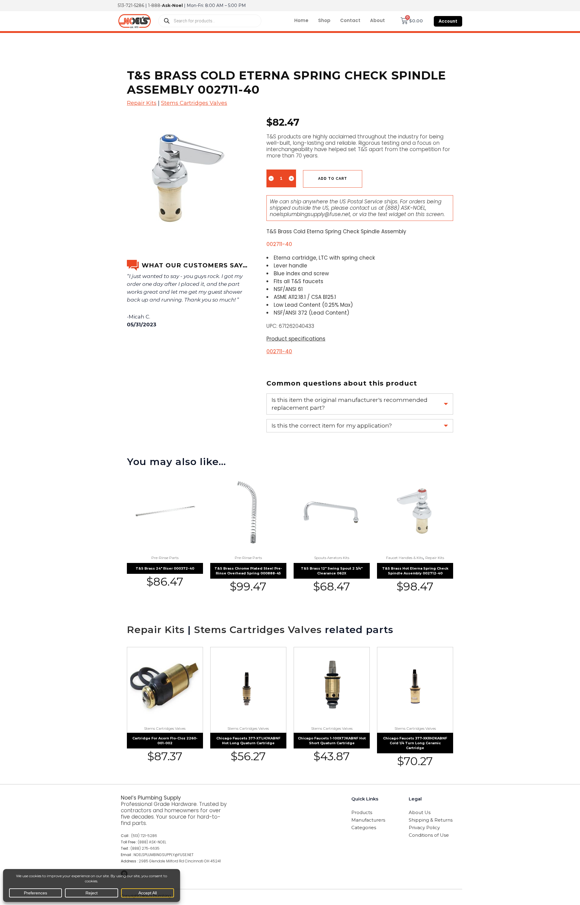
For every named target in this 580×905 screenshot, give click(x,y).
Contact (350, 20)
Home (301, 20)
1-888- (165, 5)
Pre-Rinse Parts (165, 557)
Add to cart (332, 178)
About (377, 20)
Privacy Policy (424, 827)
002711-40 (279, 351)
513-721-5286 (131, 5)
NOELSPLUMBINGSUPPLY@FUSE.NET (164, 854)
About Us (419, 812)
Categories (363, 827)
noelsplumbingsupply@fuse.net (310, 214)
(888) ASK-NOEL (405, 208)
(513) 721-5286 (144, 835)
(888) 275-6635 (145, 848)
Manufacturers (368, 820)
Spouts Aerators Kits (331, 557)
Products (361, 812)
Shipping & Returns (431, 820)
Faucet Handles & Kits (404, 557)
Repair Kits (141, 103)
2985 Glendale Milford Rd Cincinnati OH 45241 (180, 861)
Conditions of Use (429, 835)
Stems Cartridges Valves (194, 103)
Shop (324, 20)
